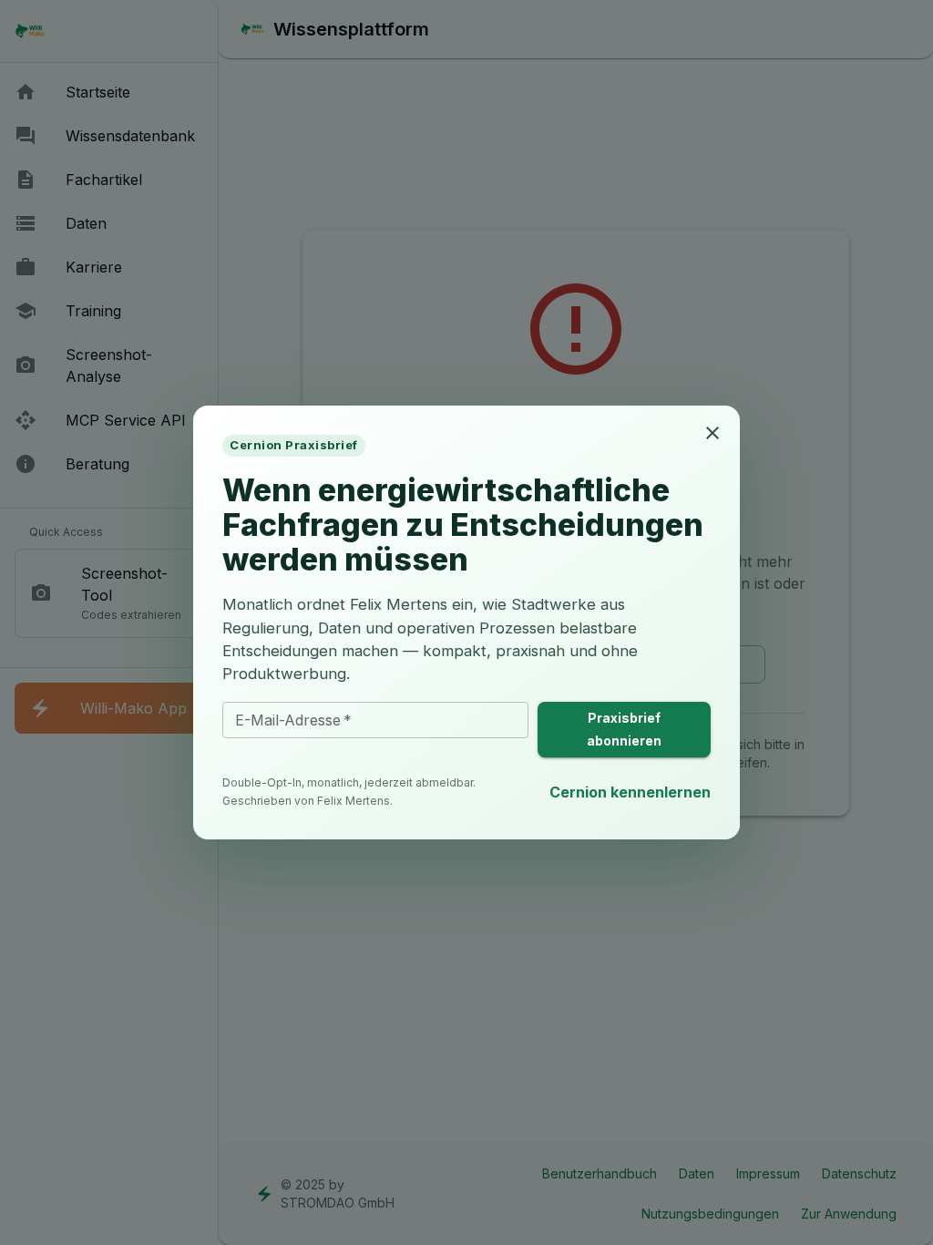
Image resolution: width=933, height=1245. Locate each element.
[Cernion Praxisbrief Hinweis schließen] (712, 433)
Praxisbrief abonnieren (624, 729)
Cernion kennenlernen (630, 792)
